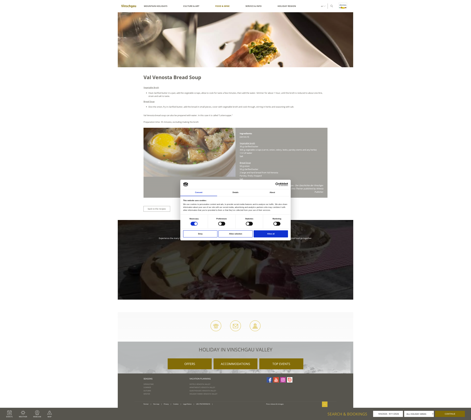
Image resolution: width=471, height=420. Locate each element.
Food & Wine (222, 6)
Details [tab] (236, 192)
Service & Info (253, 6)
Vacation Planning (200, 378)
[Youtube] (276, 380)
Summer (147, 387)
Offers (189, 364)
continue (450, 413)
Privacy (166, 404)
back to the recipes (157, 208)
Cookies (176, 404)
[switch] (221, 224)
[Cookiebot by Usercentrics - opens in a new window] (277, 184)
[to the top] (324, 404)
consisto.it (218, 404)
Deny (200, 234)
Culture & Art (191, 6)
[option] (235, 39)
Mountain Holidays (155, 6)
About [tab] (272, 192)
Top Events (281, 364)
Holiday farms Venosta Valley (203, 394)
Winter (147, 394)
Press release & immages (275, 404)
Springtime (149, 384)
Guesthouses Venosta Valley (203, 391)
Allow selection (235, 234)
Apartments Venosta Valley (202, 387)
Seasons (148, 378)
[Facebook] (269, 380)
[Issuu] (289, 380)
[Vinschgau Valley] (129, 6)
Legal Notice (187, 404)
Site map (156, 404)
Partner (146, 404)
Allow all (271, 234)
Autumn (147, 391)
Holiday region (287, 6)
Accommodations (235, 364)
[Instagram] (283, 380)
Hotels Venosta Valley (200, 384)
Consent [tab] (198, 192)
